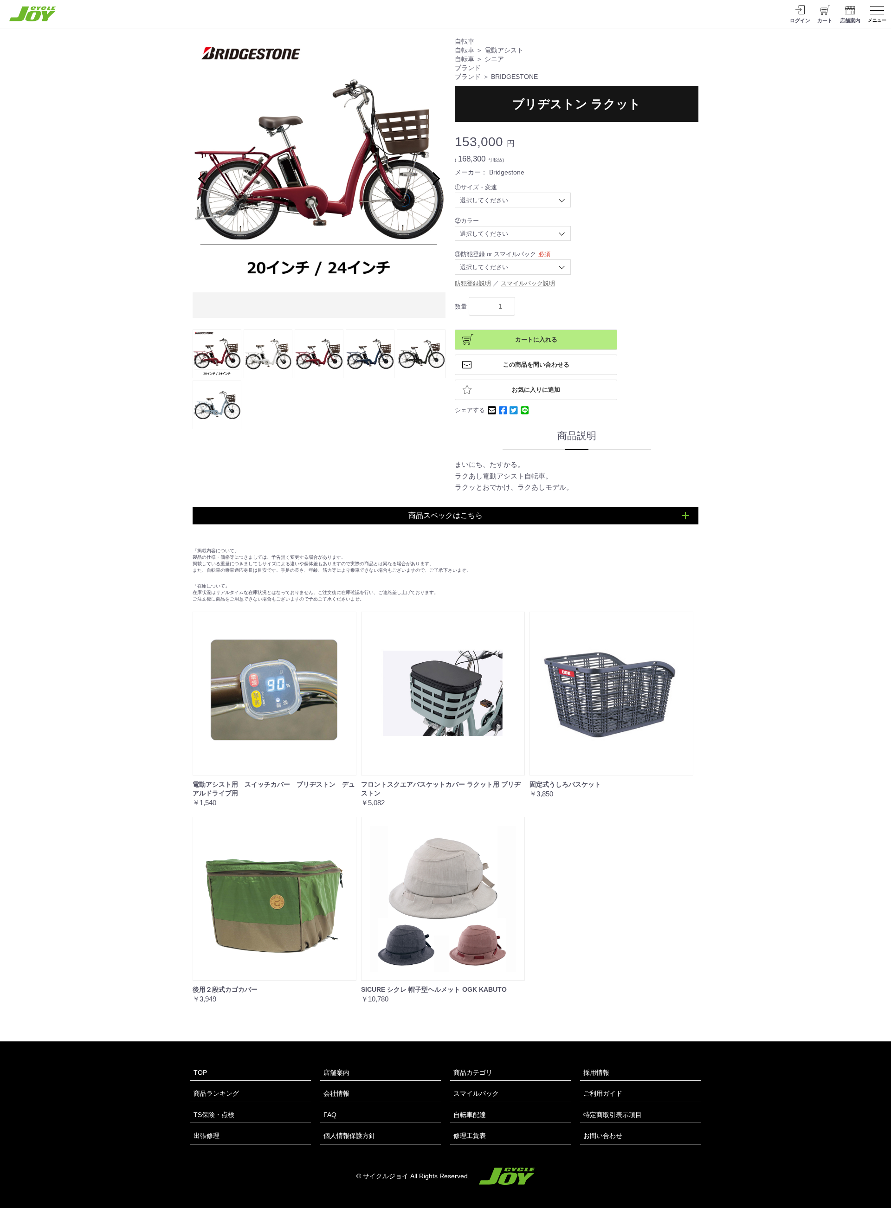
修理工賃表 (469, 1135)
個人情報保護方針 (349, 1135)
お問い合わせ (602, 1135)
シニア (494, 59)
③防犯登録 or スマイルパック (495, 254)
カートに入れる (536, 339)
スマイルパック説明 (528, 283)
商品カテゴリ (472, 1072)
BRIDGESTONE (514, 76)
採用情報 (596, 1072)
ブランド (468, 68)
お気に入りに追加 (536, 390)
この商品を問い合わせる (536, 365)
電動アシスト (503, 50)
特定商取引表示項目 (612, 1114)
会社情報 (336, 1093)
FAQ (329, 1114)
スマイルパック (476, 1093)
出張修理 (207, 1135)
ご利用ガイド (602, 1093)
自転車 (464, 41)
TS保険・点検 (214, 1114)
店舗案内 (336, 1072)
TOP (200, 1072)
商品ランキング (216, 1093)
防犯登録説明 (473, 283)
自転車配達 (469, 1114)
